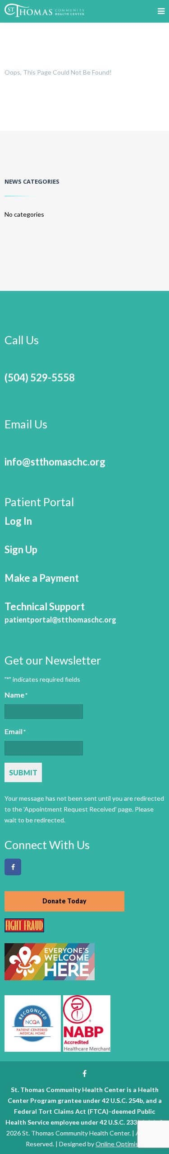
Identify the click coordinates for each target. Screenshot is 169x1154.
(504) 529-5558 (40, 377)
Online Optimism (119, 1144)
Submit (23, 772)
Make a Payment (42, 578)
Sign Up (21, 549)
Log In (18, 521)
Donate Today (64, 901)
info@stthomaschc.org (55, 462)
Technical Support (60, 612)
